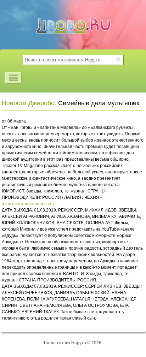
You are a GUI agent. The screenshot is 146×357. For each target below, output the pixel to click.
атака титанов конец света (29, 203)
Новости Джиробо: (29, 103)
